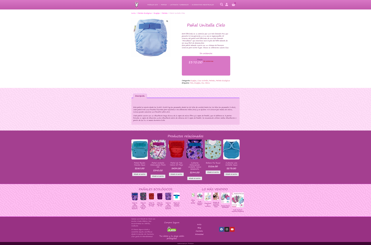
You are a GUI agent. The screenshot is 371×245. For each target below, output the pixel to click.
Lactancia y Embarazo (179, 4)
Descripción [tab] (140, 95)
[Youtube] (232, 229)
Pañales (165, 13)
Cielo (191, 83)
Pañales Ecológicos (145, 13)
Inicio (133, 13)
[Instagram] (226, 229)
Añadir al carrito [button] (139, 174)
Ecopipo (157, 13)
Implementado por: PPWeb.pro (185, 243)
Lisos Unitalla (202, 80)
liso (202, 83)
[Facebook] (221, 229)
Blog (199, 227)
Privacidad (199, 234)
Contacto (199, 231)
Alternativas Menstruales (203, 4)
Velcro (207, 83)
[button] (167, 21)
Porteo (164, 4)
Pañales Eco (152, 4)
